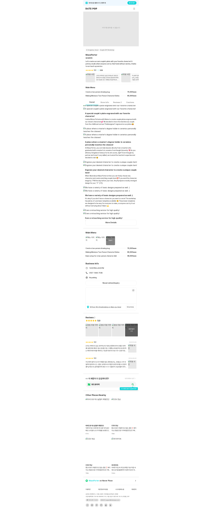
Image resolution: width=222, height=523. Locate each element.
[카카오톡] (97, 505)
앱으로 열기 (132, 3)
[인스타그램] (87, 505)
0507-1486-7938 (96, 273)
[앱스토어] (106, 505)
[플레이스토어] (110, 505)
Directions (130, 307)
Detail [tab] (92, 102)
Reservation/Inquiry (111, 283)
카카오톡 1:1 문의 (93, 500)
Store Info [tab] (104, 102)
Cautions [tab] (130, 102)
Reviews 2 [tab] (117, 102)
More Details (111, 222)
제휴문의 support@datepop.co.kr (110, 500)
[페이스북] (101, 505)
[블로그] (92, 505)
